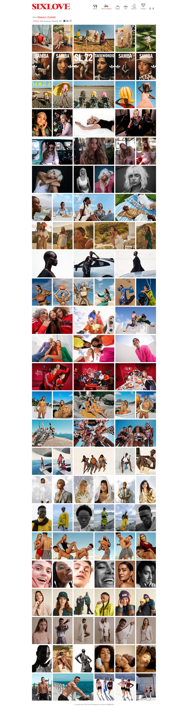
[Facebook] (153, 8)
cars (125, 9)
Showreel (54, 21)
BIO (60, 21)
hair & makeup (106, 9)
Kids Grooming (45, 21)
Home (95, 9)
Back (35, 17)
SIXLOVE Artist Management (51, 6)
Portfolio (36, 21)
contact (143, 9)
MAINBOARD (110, 704)
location (134, 9)
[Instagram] (150, 8)
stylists (117, 9)
